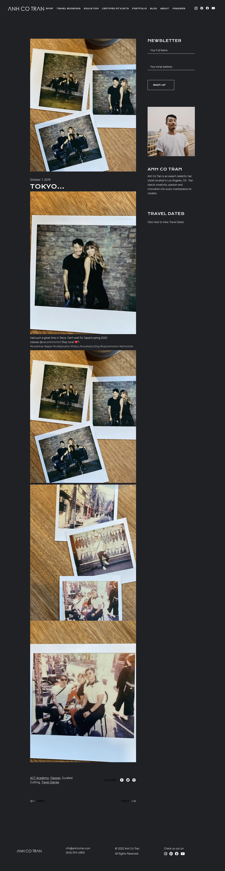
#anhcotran (126, 346)
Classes (55, 778)
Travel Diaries (50, 782)
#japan (48, 346)
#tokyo (75, 346)
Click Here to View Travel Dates (166, 222)
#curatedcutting (89, 346)
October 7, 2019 (40, 180)
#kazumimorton (109, 346)
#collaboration (61, 346)
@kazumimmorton (50, 342)
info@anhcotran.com (78, 848)
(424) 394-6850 (75, 852)
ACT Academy (39, 778)
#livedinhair (37, 346)
